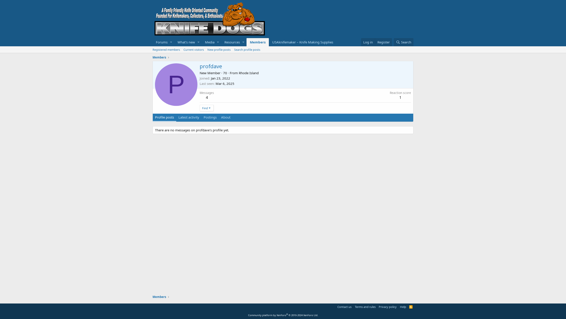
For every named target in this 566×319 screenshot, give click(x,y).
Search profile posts (247, 50)
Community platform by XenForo (283, 315)
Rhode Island (249, 73)
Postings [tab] (210, 117)
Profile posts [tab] (164, 117)
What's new (186, 42)
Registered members (166, 50)
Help (403, 307)
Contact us (344, 307)
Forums (162, 42)
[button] (171, 42)
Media (209, 42)
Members (258, 42)
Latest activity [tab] (188, 117)
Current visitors (194, 50)
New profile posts (219, 50)
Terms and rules (365, 307)
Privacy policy (388, 307)
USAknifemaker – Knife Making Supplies (302, 42)
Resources (232, 42)
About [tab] (225, 117)
